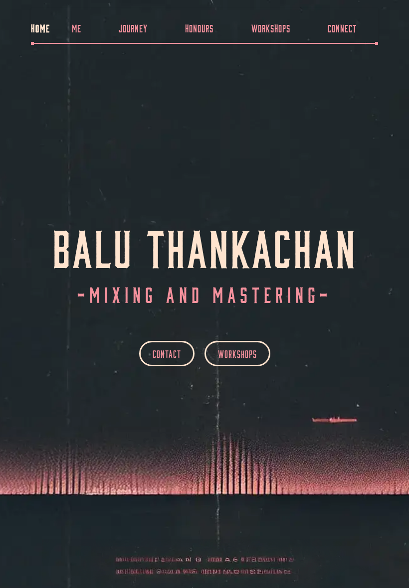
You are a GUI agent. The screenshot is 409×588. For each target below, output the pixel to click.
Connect (342, 27)
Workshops (270, 27)
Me (76, 27)
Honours (199, 27)
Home (40, 27)
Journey (133, 27)
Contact (167, 353)
